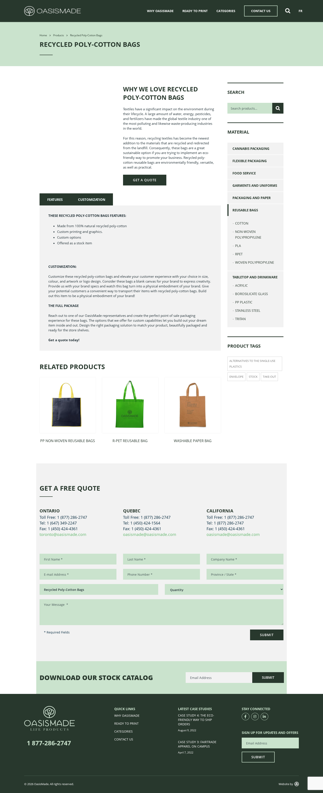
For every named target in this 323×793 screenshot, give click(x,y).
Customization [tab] (91, 199)
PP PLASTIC (243, 302)
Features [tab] (55, 199)
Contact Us (260, 11)
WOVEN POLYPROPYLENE (254, 262)
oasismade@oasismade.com (149, 534)
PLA (238, 245)
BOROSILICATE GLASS (251, 294)
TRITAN (240, 319)
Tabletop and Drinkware (255, 277)
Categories (225, 11)
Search (277, 108)
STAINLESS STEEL (247, 310)
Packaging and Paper (251, 198)
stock (253, 377)
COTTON (241, 223)
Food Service (244, 173)
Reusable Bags (245, 210)
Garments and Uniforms (254, 185)
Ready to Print (195, 11)
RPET (239, 254)
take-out (269, 377)
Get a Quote (144, 180)
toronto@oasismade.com (63, 534)
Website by (286, 784)
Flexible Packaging (249, 161)
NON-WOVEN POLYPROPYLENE (248, 234)
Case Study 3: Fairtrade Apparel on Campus (197, 744)
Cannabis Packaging (250, 148)
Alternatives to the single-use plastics (252, 363)
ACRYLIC (241, 285)
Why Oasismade (160, 11)
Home (43, 35)
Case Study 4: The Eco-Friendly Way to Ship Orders (196, 719)
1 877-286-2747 (49, 743)
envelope (236, 377)
